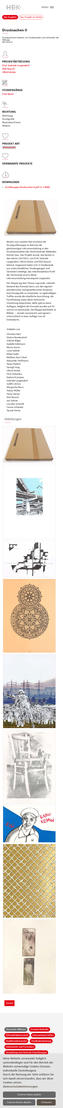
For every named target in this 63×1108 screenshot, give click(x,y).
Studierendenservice (16, 1041)
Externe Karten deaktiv (19, 1102)
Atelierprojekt (9, 147)
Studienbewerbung (41, 1041)
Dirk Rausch (8, 68)
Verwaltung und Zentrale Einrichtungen (26, 1052)
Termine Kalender (39, 1029)
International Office (43, 1035)
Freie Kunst (8, 94)
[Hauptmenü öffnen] (52, 7)
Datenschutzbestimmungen (20, 1086)
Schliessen (46, 1102)
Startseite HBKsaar (16, 1029)
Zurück (9, 1003)
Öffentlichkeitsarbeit (17, 1035)
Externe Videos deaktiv (29, 1094)
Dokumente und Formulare (20, 1046)
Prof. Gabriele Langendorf (15, 65)
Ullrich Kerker (9, 72)
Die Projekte (10, 17)
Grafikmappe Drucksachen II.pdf (27, 187)
